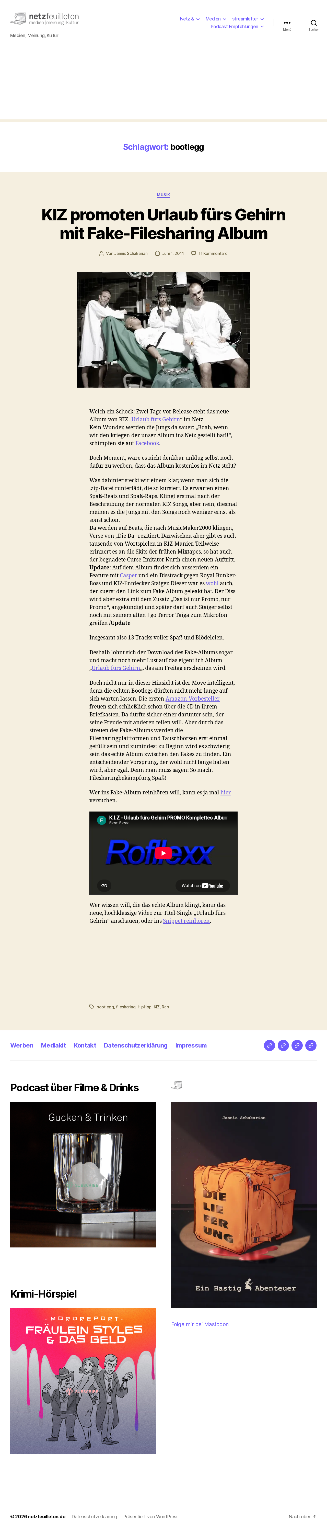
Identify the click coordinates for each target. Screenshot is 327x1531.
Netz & (187, 18)
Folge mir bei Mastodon (200, 1324)
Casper (128, 575)
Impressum (191, 1045)
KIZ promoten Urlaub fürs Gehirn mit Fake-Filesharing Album (163, 224)
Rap (165, 1006)
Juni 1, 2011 (173, 253)
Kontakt (85, 1045)
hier (225, 792)
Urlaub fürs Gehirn (156, 419)
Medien (213, 18)
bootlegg (105, 1006)
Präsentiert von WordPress (150, 1516)
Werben (21, 1045)
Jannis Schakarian (130, 253)
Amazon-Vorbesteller (193, 698)
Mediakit (53, 1045)
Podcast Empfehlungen (234, 26)
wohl (212, 583)
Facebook (147, 443)
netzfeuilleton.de (46, 1516)
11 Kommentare (213, 253)
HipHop (144, 1006)
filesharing (125, 1006)
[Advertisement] (163, 83)
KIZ (157, 1006)
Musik (163, 195)
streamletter (245, 18)
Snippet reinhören (186, 921)
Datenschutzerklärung (136, 1045)
